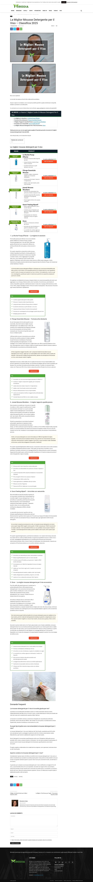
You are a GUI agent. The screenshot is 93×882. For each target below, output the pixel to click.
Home (11, 14)
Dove (44, 125)
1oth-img (15, 776)
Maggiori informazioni (72, 2)
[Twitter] (14, 29)
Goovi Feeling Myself (34, 123)
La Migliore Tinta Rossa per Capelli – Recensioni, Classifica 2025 (47, 794)
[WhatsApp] (21, 29)
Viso (14, 14)
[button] (81, 10)
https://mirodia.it (23, 803)
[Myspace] (66, 862)
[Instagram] (62, 862)
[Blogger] (55, 862)
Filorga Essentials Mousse (34, 120)
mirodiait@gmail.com (38, 875)
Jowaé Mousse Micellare (39, 122)
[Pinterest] (17, 29)
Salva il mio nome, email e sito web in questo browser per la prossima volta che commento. (32, 840)
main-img (20, 776)
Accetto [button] (63, 2)
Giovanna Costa (14, 25)
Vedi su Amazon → (49, 161)
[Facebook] (11, 29)
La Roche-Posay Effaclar (33, 118)
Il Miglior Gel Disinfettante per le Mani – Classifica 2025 (19, 794)
